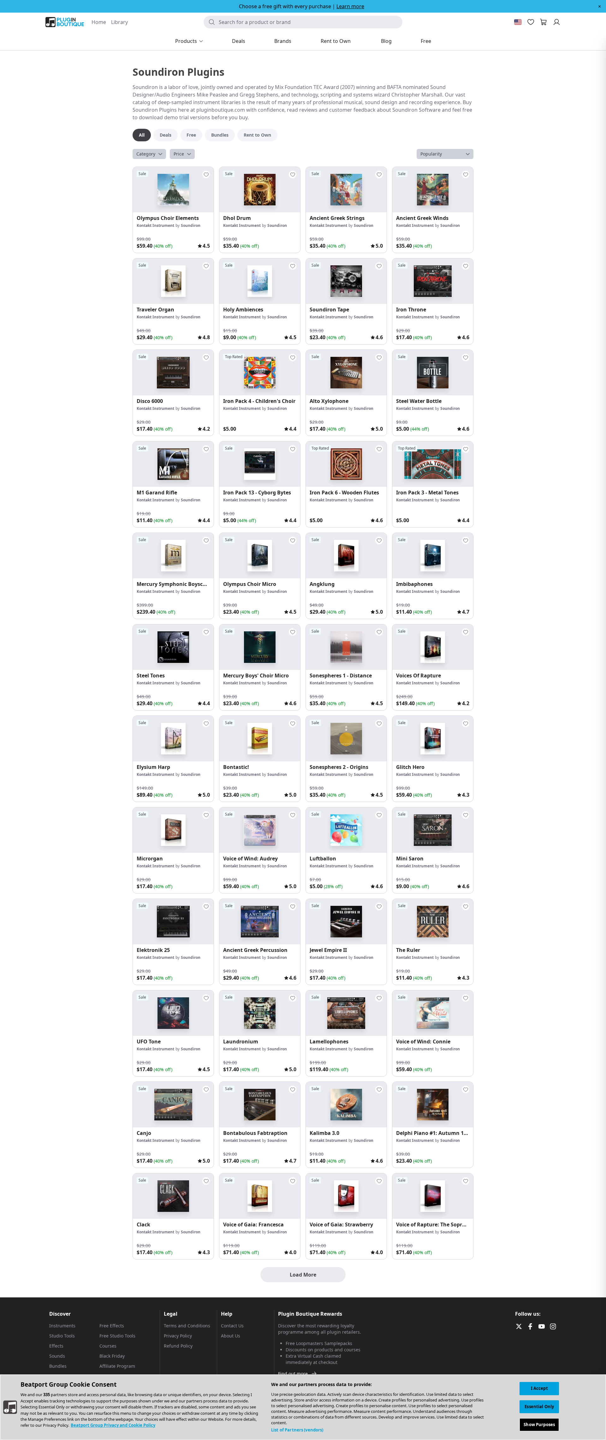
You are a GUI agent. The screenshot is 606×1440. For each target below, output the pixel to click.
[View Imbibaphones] (432, 555)
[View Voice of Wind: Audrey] (259, 830)
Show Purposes (539, 1424)
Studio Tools (62, 1336)
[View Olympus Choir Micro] (259, 555)
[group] (173, 210)
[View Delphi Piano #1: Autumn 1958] (432, 1104)
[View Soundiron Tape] (346, 281)
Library (119, 22)
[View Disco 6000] (173, 372)
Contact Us (232, 1326)
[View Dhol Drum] (259, 189)
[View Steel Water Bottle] (432, 372)
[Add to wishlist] (206, 174)
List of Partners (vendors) (297, 1430)
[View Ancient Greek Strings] (346, 189)
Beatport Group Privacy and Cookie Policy (113, 1425)
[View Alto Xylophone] (346, 372)
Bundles (58, 1366)
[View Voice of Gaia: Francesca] (259, 1196)
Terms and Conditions (187, 1326)
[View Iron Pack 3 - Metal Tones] (432, 464)
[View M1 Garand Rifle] (173, 464)
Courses (107, 1346)
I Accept (539, 1388)
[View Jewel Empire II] (346, 921)
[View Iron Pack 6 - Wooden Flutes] (346, 464)
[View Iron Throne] (432, 281)
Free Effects (111, 1326)
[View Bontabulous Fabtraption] (259, 1104)
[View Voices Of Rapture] (432, 647)
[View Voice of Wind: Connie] (432, 1013)
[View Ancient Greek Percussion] (259, 921)
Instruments (62, 1326)
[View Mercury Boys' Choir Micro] (259, 647)
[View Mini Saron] (432, 830)
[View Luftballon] (346, 830)
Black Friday (112, 1356)
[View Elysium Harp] (173, 738)
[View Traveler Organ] (173, 281)
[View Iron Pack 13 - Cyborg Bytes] (259, 464)
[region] (303, 1407)
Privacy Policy (178, 1336)
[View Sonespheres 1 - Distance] (346, 647)
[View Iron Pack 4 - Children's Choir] (259, 372)
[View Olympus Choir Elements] (173, 189)
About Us (230, 1336)
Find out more (293, 1374)
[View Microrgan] (173, 830)
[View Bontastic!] (259, 738)
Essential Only (539, 1406)
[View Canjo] (173, 1104)
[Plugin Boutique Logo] (64, 22)
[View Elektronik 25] (173, 921)
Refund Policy (178, 1346)
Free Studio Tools (117, 1336)
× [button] (599, 6)
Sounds (57, 1356)
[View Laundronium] (259, 1013)
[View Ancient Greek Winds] (432, 189)
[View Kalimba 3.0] (346, 1104)
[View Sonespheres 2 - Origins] (346, 738)
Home (99, 22)
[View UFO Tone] (173, 1013)
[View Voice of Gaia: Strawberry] (346, 1196)
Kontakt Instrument (155, 225)
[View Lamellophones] (346, 1013)
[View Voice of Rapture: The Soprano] (432, 1196)
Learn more (350, 6)
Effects (56, 1346)
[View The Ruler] (432, 921)
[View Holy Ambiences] (259, 281)
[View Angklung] (346, 555)
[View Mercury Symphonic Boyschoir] (173, 555)
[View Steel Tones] (173, 647)
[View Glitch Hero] (432, 738)
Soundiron (190, 225)
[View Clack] (173, 1196)
